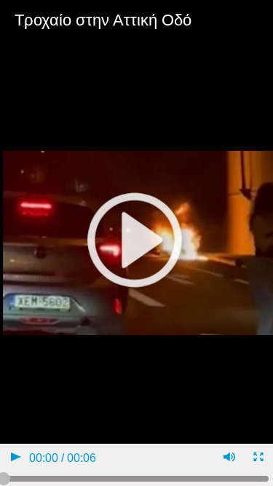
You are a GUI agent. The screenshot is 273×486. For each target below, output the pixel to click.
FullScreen (257, 459)
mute (228, 459)
